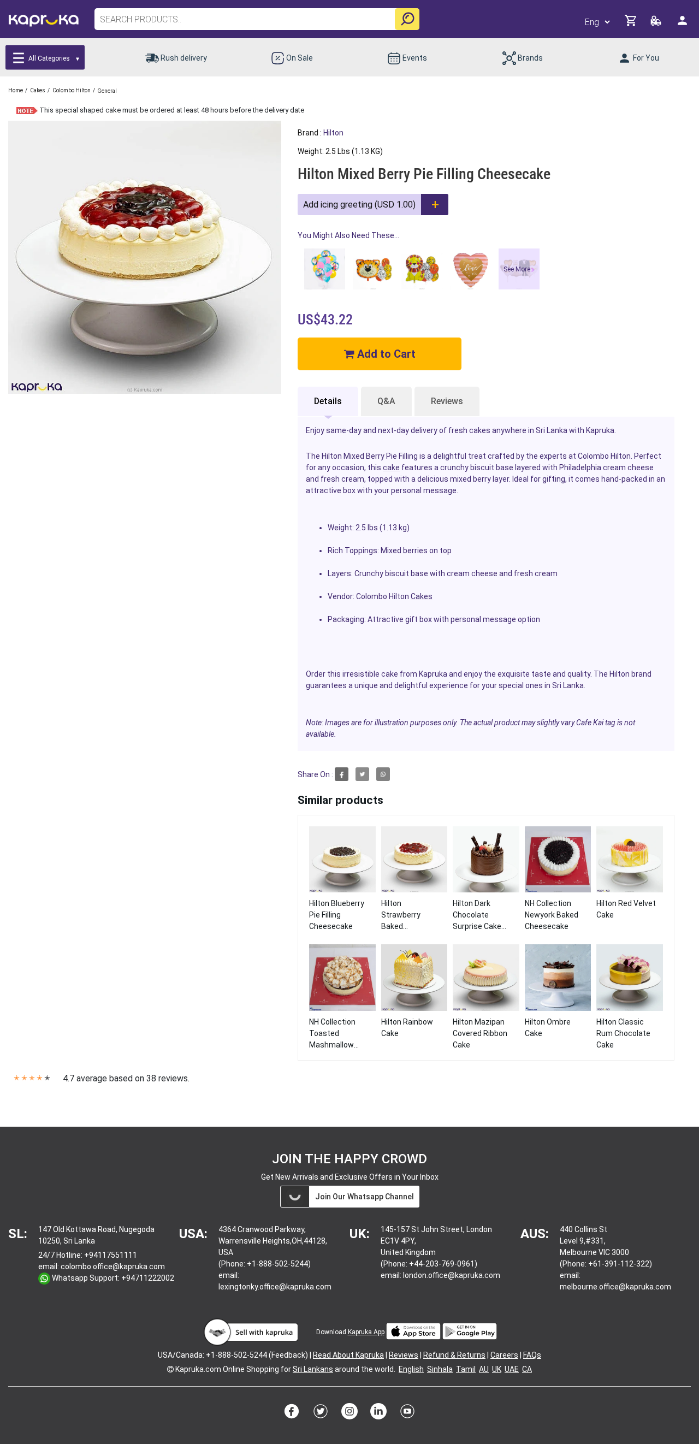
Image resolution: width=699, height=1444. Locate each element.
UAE (512, 1369)
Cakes (422, 596)
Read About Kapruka (348, 1355)
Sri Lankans (313, 1369)
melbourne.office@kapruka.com (615, 1286)
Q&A (386, 401)
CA (527, 1369)
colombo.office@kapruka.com (113, 1266)
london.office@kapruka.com (451, 1275)
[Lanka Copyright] (170, 1369)
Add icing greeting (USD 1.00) (359, 204)
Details (328, 401)
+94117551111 (110, 1255)
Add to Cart (385, 353)
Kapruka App (366, 1332)
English (411, 1369)
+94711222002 (147, 1278)
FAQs (532, 1355)
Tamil (466, 1369)
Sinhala (440, 1369)
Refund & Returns (454, 1355)
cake (391, 467)
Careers (504, 1355)
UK (496, 1369)
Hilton (333, 132)
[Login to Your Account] (683, 25)
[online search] (407, 19)
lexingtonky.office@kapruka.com (274, 1286)
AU (484, 1369)
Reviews (447, 401)
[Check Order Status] (656, 24)
